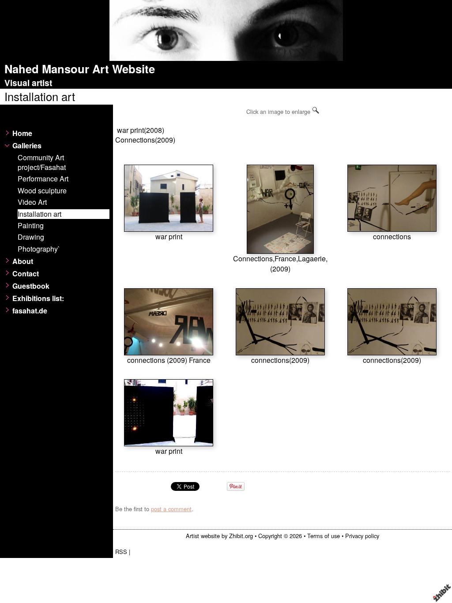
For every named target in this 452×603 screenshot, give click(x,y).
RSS (121, 551)
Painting (31, 225)
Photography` (39, 249)
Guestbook (30, 286)
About (22, 261)
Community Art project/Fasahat (42, 162)
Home (22, 133)
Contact (25, 274)
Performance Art (43, 179)
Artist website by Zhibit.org (219, 535)
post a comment (171, 509)
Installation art (39, 214)
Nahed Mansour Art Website (79, 68)
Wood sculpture (42, 191)
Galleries (26, 146)
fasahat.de (29, 311)
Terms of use (323, 535)
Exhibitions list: (38, 298)
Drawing (31, 237)
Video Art (32, 202)
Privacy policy (362, 535)
